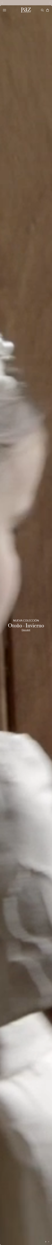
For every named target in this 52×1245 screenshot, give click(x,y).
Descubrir (26, 630)
